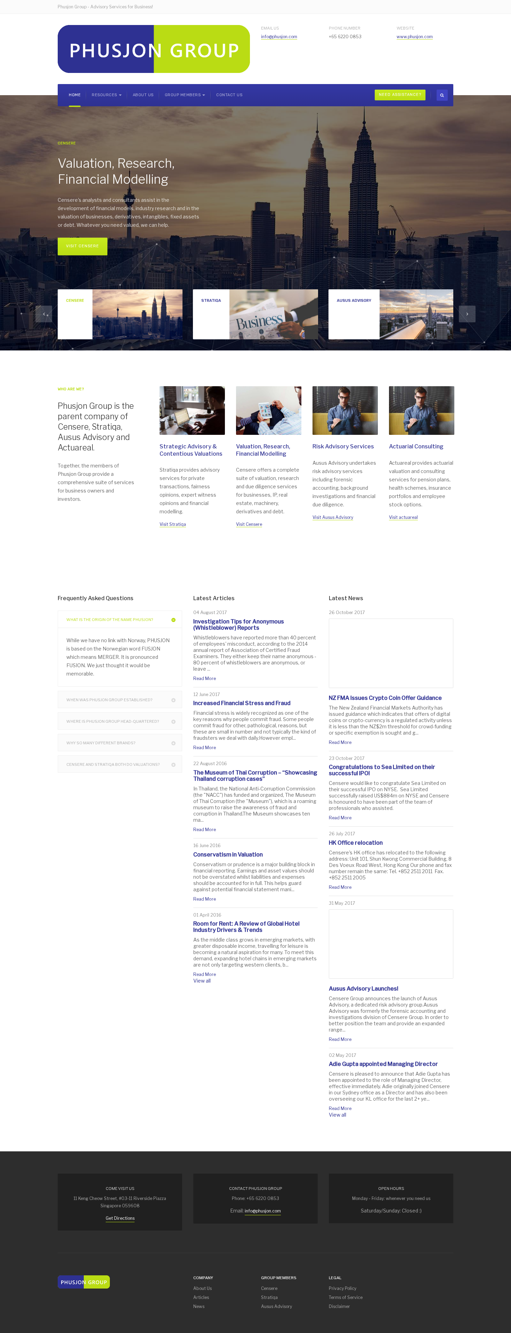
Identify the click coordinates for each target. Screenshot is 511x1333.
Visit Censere (82, 246)
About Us (143, 95)
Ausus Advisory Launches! (363, 988)
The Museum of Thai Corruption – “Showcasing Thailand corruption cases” (255, 775)
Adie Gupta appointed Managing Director (383, 1064)
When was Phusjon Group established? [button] (109, 699)
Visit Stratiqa (173, 524)
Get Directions (120, 1218)
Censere (269, 1288)
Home (75, 95)
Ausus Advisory (276, 1306)
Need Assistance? (400, 94)
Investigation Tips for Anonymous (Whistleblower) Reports (238, 624)
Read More (204, 678)
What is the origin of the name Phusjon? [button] (109, 619)
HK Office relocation (356, 842)
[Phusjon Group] (154, 49)
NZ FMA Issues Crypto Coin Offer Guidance (385, 698)
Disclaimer (339, 1306)
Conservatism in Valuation (228, 854)
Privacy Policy (342, 1288)
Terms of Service (346, 1297)
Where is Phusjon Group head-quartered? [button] (112, 721)
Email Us (270, 28)
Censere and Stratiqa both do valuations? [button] (113, 764)
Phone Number (344, 28)
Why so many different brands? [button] (100, 742)
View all (202, 981)
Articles (201, 1297)
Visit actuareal (403, 517)
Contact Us (229, 95)
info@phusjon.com (279, 36)
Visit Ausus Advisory (333, 517)
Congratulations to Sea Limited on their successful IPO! (382, 770)
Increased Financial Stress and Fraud (242, 703)
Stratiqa (269, 1297)
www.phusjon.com (415, 36)
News (198, 1306)
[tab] (120, 619)
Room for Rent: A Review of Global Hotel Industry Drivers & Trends (246, 926)
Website (405, 28)
